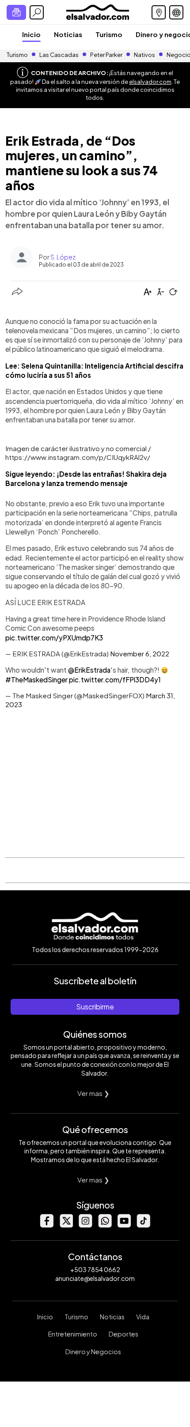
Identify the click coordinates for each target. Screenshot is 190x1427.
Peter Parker (106, 54)
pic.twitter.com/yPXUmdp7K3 (54, 637)
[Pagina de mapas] (159, 12)
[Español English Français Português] (176, 12)
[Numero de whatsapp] (105, 1225)
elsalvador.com (150, 81)
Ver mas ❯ (93, 1093)
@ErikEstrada (89, 670)
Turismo (108, 34)
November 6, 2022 (139, 653)
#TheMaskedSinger (36, 679)
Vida (142, 1317)
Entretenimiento (72, 1334)
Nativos (144, 54)
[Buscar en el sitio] (37, 12)
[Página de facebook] (46, 1225)
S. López (63, 257)
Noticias (68, 34)
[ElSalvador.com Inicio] (97, 11)
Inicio (31, 34)
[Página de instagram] (85, 1225)
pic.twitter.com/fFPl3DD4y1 (115, 679)
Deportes (123, 1334)
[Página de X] (66, 1225)
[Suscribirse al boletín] (16, 12)
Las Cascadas (59, 54)
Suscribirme (95, 1006)
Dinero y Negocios (93, 1351)
